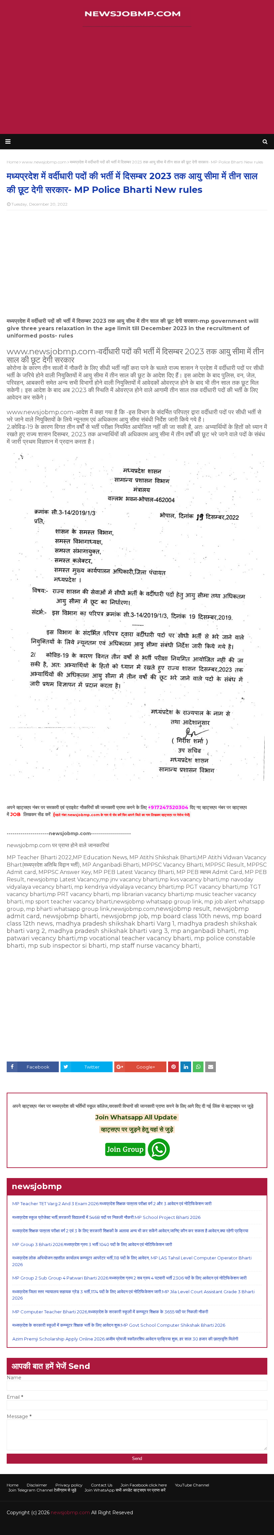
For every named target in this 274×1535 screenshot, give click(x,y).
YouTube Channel (192, 1484)
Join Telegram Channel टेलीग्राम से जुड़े (42, 1489)
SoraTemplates (43, 1525)
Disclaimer (37, 1484)
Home (12, 1484)
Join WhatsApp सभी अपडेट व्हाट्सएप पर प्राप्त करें (125, 1489)
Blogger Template (107, 1525)
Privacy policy (69, 1484)
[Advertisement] (137, 80)
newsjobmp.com (70, 1513)
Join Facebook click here (144, 1484)
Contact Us (101, 1484)
